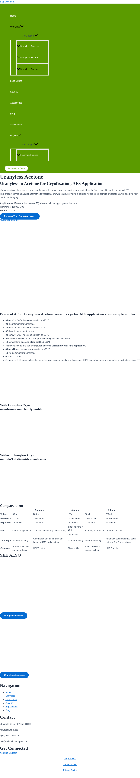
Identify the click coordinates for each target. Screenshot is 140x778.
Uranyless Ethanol (29, 57)
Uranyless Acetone (29, 69)
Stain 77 (14, 92)
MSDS (3, 220)
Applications (16, 125)
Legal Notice (70, 758)
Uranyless (15, 27)
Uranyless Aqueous (29, 46)
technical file (12, 220)
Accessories (16, 103)
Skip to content (7, 2)
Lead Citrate (16, 81)
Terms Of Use (70, 764)
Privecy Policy (70, 770)
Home (13, 16)
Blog (12, 114)
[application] (22, 26)
